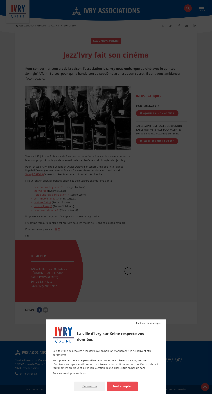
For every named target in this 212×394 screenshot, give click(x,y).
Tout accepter (122, 386)
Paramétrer (89, 386)
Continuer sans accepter (149, 323)
